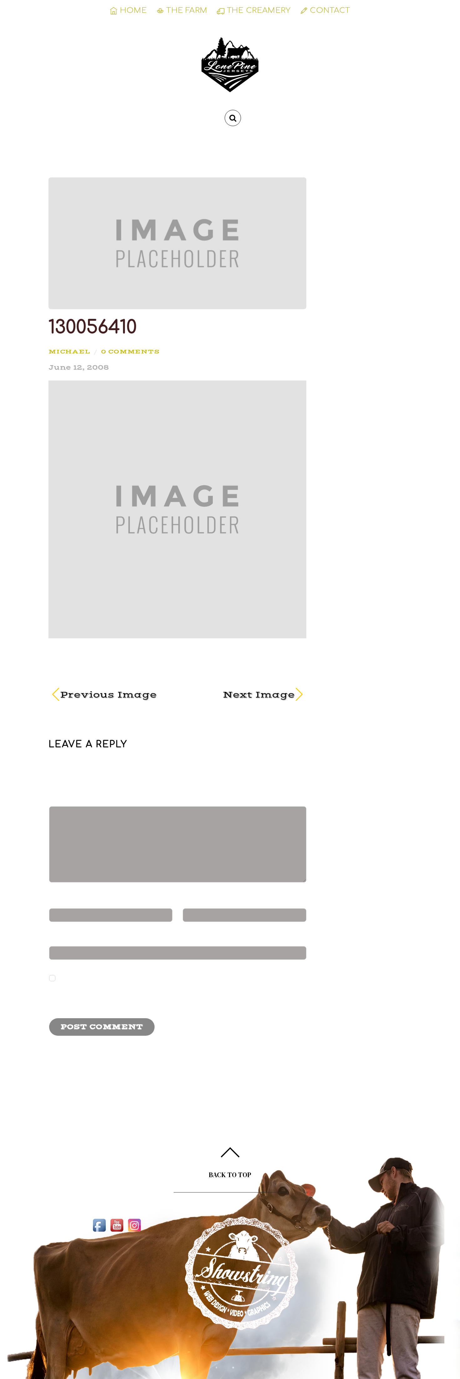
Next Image (240, 695)
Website (70, 940)
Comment (77, 800)
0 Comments (130, 351)
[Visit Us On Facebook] (99, 1231)
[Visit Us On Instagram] (134, 1231)
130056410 (93, 327)
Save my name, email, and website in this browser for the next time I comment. (156, 996)
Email (201, 902)
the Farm (185, 10)
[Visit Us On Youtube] (116, 1231)
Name (68, 902)
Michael (69, 351)
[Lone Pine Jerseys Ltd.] (230, 83)
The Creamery (257, 10)
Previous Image (108, 695)
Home (132, 10)
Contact (329, 10)
